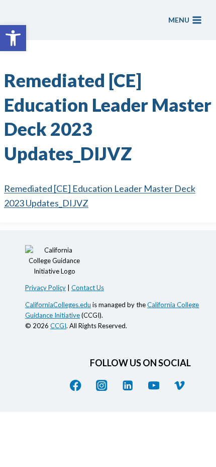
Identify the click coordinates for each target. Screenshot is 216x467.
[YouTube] (153, 385)
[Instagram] (101, 385)
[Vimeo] (179, 385)
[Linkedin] (128, 385)
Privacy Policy (45, 288)
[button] (13, 38)
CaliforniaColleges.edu (58, 305)
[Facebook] (75, 385)
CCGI (58, 326)
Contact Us (87, 288)
